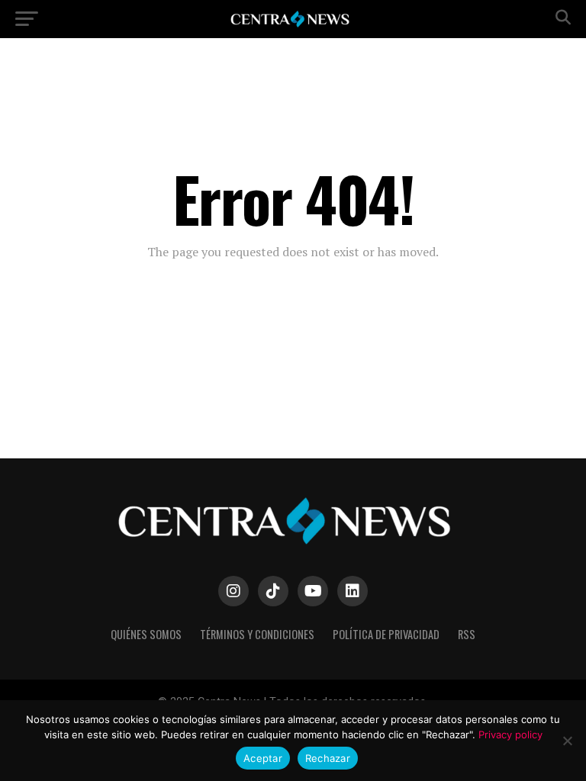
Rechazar (327, 758)
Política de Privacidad (386, 634)
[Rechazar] (567, 740)
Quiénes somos (146, 634)
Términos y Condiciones (257, 634)
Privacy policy (510, 734)
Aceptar (262, 758)
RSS (466, 634)
